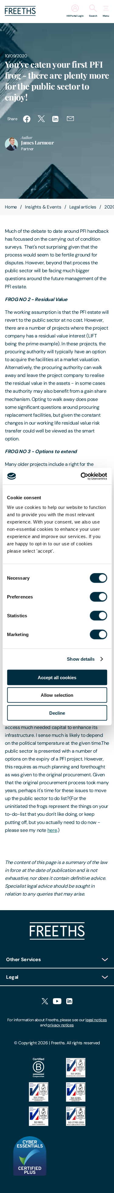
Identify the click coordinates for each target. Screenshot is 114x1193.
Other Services (23, 959)
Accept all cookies (57, 677)
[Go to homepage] (20, 14)
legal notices (96, 1019)
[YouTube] (57, 1001)
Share (12, 118)
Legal (12, 977)
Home (11, 207)
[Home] (57, 938)
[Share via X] (41, 119)
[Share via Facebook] (26, 119)
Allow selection (57, 695)
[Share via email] (70, 119)
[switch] (98, 597)
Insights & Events (43, 207)
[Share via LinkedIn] (56, 119)
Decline (57, 712)
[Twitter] (45, 1001)
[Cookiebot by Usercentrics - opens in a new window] (81, 476)
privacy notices (60, 1025)
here (52, 830)
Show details (81, 659)
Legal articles (83, 207)
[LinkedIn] (69, 1001)
